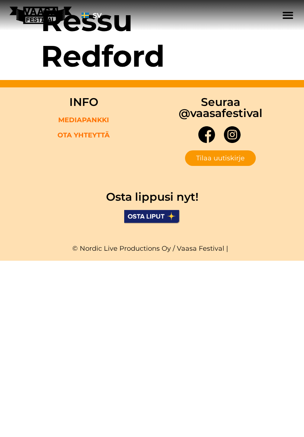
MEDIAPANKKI (83, 120)
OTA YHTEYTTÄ (83, 135)
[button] (288, 15)
